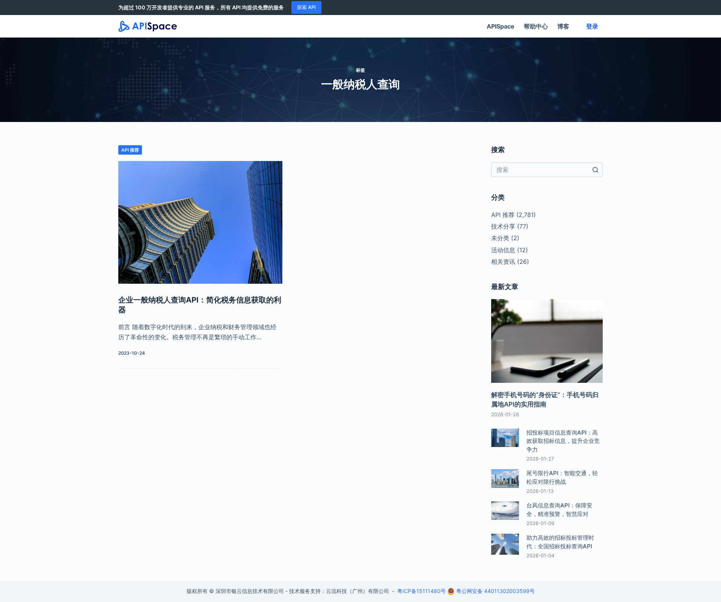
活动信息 (503, 250)
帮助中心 (536, 26)
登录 (592, 26)
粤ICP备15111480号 (421, 591)
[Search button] (595, 169)
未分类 (500, 238)
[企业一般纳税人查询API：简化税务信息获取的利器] (200, 222)
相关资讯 (503, 261)
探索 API (306, 7)
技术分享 (503, 226)
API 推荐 (130, 150)
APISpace (500, 26)
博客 (563, 26)
